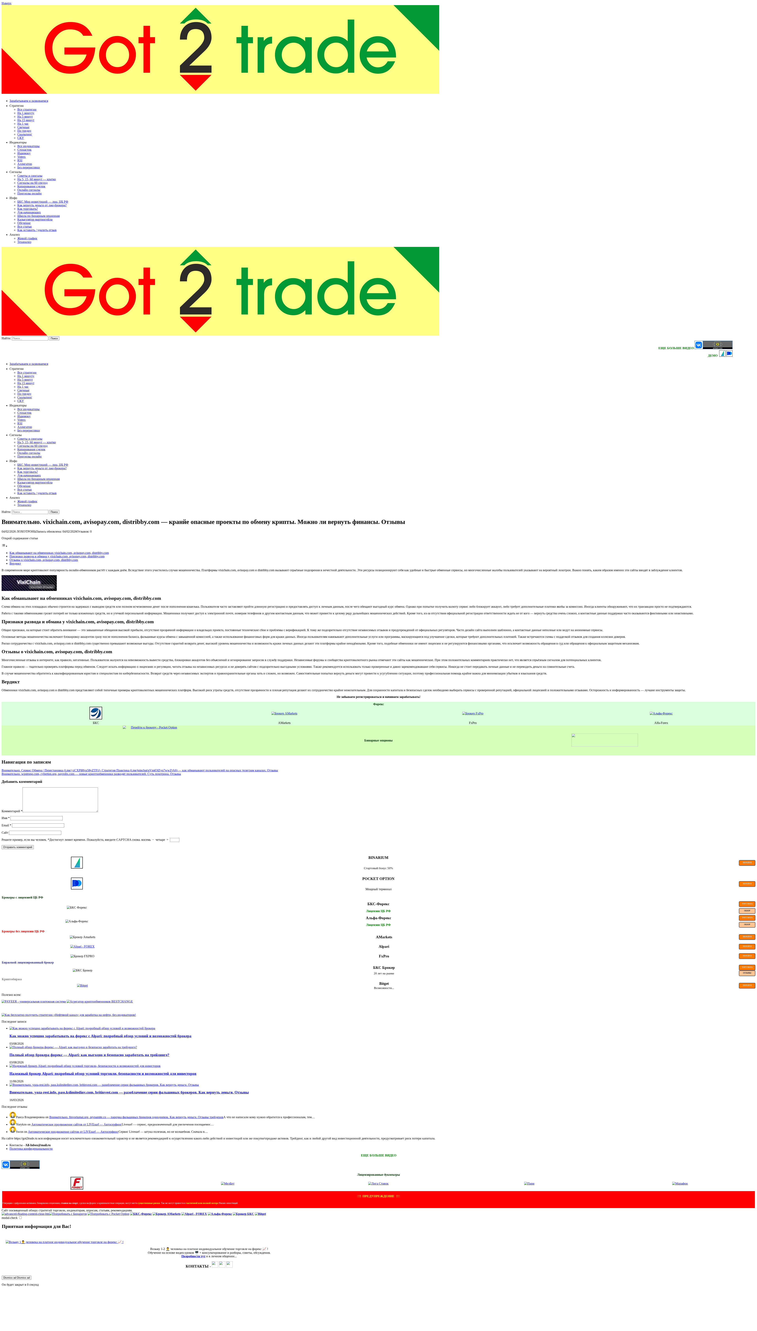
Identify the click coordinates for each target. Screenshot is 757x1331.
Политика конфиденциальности (31, 1148)
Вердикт (15, 563)
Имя (6, 818)
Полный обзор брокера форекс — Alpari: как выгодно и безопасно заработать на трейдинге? (89, 1055)
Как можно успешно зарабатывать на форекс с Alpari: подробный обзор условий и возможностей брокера (100, 1036)
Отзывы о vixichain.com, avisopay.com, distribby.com (43, 560)
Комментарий (12, 811)
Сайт (5, 832)
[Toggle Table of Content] (4, 546)
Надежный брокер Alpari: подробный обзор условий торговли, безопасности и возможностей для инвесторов (102, 1073)
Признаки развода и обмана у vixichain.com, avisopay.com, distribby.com (56, 556)
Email (6, 825)
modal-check (10, 1217)
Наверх (6, 3)
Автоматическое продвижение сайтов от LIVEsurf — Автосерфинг (76, 1124)
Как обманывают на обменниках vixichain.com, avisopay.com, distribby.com (59, 552)
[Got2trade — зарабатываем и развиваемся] (220, 92)
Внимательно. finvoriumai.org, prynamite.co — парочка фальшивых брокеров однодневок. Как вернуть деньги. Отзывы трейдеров (136, 1117)
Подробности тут (193, 1256)
